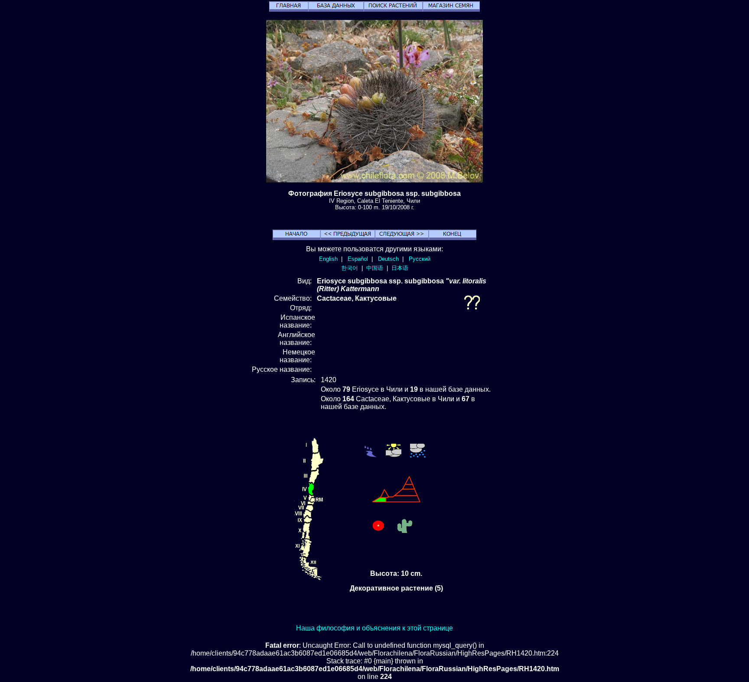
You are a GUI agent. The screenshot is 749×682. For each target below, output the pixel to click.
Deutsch (388, 259)
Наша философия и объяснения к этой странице (374, 628)
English (328, 259)
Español (358, 259)
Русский (419, 259)
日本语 (399, 268)
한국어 (349, 268)
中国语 (374, 268)
